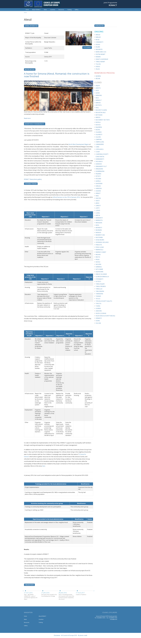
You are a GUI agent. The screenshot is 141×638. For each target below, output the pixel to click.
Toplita (98, 303)
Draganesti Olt (101, 166)
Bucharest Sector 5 (103, 120)
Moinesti (99, 228)
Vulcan (98, 323)
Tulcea (98, 64)
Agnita (98, 88)
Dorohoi (99, 164)
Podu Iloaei (100, 247)
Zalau (98, 69)
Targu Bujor (100, 284)
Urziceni (99, 311)
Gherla (98, 181)
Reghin (98, 254)
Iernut (98, 193)
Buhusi (98, 125)
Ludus (98, 210)
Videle (98, 66)
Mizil (97, 225)
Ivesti (98, 201)
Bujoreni (99, 127)
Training (69, 9)
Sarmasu (99, 267)
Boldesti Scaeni (101, 110)
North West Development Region (79, 144)
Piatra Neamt (100, 54)
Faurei (98, 47)
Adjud (98, 85)
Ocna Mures (100, 240)
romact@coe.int (113, 619)
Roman (98, 57)
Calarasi (99, 132)
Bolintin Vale (101, 112)
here (43, 466)
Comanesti (99, 42)
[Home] (42, 4)
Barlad (98, 37)
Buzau (98, 130)
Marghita (99, 220)
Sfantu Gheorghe (102, 59)
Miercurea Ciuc (101, 52)
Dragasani (99, 169)
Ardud (98, 35)
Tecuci (98, 299)
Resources (61, 9)
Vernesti (99, 318)
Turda (98, 306)
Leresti (98, 205)
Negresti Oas (100, 235)
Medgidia (99, 223)
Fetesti (98, 176)
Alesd (98, 93)
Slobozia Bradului (102, 276)
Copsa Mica (99, 149)
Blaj (97, 107)
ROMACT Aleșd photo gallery (33, 179)
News (45, 9)
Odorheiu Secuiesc (102, 242)
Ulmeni (98, 308)
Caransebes (100, 144)
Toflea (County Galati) (104, 301)
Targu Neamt (100, 62)
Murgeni (99, 230)
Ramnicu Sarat (101, 252)
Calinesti (99, 134)
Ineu (97, 196)
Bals (97, 98)
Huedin (98, 191)
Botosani (99, 115)
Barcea (98, 103)
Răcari (98, 78)
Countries (52, 9)
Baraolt (99, 100)
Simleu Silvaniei (101, 274)
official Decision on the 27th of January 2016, (66, 197)
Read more (27, 118)
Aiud (97, 90)
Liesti (98, 208)
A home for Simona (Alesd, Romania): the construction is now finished (56, 75)
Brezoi (98, 117)
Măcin (98, 215)
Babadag (99, 95)
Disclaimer (57, 635)
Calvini (98, 137)
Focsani (98, 179)
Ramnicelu (99, 250)
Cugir (98, 152)
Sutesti (98, 281)
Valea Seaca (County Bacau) (105, 316)
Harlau (98, 186)
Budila (98, 122)
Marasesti (99, 218)
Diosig (98, 44)
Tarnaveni (99, 294)
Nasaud (98, 232)
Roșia (97, 259)
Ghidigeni (99, 183)
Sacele (98, 262)
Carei (97, 147)
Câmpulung (100, 142)
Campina (99, 139)
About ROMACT (36, 9)
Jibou (97, 203)
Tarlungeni (100, 291)
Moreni (98, 76)
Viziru (98, 321)
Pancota (99, 245)
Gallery (76, 9)
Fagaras (98, 174)
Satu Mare (99, 269)
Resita (98, 257)
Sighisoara (99, 272)
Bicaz (97, 39)
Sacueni (98, 264)
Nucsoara (99, 237)
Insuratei (99, 49)
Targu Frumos (101, 286)
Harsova (99, 188)
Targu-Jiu (99, 289)
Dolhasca (99, 161)
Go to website (87, 47)
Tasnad (98, 296)
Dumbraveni (100, 171)
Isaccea (98, 198)
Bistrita (99, 105)
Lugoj (98, 213)
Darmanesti (100, 159)
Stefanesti (99, 279)
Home (27, 9)
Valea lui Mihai (101, 313)
